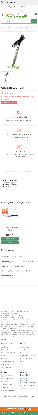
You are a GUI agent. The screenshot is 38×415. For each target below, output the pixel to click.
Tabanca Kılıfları (6, 367)
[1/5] (2, 93)
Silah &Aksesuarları (7, 361)
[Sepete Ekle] (10, 239)
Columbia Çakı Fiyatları (25, 261)
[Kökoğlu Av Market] (16, 14)
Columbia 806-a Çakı (10, 275)
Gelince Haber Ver (9, 102)
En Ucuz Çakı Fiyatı (23, 271)
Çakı (21, 257)
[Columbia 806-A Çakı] (19, 51)
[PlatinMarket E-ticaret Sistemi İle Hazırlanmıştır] (11, 409)
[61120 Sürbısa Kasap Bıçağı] (10, 216)
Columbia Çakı (7, 261)
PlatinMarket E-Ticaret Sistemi (12, 413)
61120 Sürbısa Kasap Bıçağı (10, 228)
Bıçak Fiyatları (7, 271)
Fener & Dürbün (6, 350)
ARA (33, 21)
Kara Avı (4, 358)
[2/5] (3, 93)
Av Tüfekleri (5, 347)
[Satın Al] (10, 242)
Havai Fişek (5, 364)
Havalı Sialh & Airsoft (8, 353)
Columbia (6, 257)
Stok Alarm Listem (7, 384)
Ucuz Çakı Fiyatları (22, 266)
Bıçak (15, 257)
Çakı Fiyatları (7, 266)
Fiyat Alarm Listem (7, 390)
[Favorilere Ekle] (16, 209)
